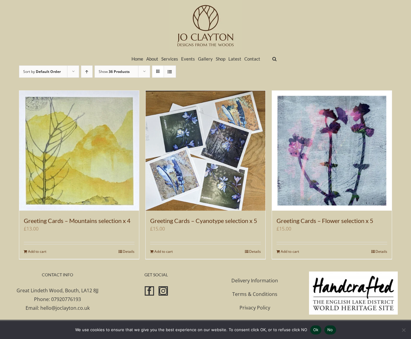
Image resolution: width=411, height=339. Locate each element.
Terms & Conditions (254, 294)
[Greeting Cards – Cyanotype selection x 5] (205, 151)
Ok (316, 329)
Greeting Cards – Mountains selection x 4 (77, 220)
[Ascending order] (87, 71)
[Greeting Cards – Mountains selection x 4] (79, 151)
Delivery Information (254, 280)
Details (128, 251)
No (330, 329)
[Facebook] (149, 291)
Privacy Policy (254, 307)
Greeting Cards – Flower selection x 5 (325, 220)
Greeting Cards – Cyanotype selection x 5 (203, 220)
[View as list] (170, 71)
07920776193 (66, 299)
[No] (403, 330)
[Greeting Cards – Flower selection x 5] (332, 151)
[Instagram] (163, 291)
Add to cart (37, 251)
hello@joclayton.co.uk (65, 308)
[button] (274, 58)
